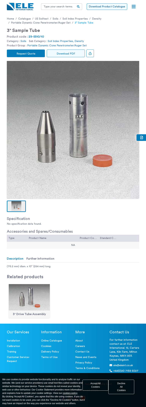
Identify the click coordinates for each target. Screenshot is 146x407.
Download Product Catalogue (107, 6)
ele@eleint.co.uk (123, 365)
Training (11, 351)
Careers (80, 346)
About (79, 340)
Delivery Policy (50, 351)
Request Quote (26, 53)
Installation (13, 340)
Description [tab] (15, 258)
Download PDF (66, 53)
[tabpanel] (73, 267)
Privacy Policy (83, 362)
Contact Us (82, 351)
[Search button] (78, 6)
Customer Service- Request (18, 359)
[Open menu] (134, 6)
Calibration (13, 346)
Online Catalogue (51, 340)
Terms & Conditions (87, 368)
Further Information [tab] (40, 258)
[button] (16, 206)
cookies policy (70, 393)
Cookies (46, 346)
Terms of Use (49, 357)
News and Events (85, 357)
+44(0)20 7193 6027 (125, 371)
